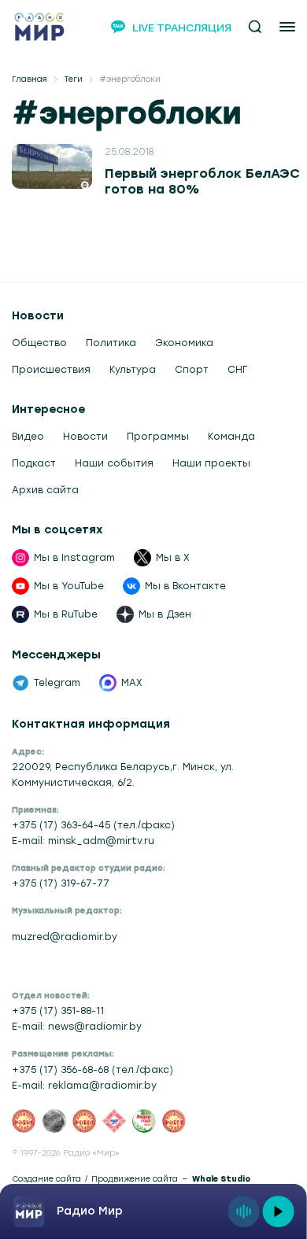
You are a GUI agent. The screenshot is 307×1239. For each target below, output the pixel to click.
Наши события (114, 463)
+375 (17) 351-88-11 (58, 1010)
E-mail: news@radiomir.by (77, 1026)
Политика (111, 342)
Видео (28, 436)
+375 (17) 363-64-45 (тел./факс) (93, 825)
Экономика (184, 342)
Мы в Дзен (165, 614)
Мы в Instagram (74, 557)
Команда (231, 436)
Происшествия (51, 369)
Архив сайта (45, 490)
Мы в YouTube (69, 586)
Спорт (192, 369)
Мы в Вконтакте (185, 586)
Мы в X (173, 557)
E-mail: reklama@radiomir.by (84, 1085)
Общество (39, 342)
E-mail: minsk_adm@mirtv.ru (83, 840)
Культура (132, 369)
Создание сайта (46, 1179)
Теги (73, 79)
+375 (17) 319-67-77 (60, 883)
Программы (158, 436)
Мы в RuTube (66, 614)
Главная (29, 79)
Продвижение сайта (134, 1179)
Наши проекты (211, 463)
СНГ (237, 369)
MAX (131, 682)
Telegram (57, 682)
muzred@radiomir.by (64, 936)
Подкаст (34, 463)
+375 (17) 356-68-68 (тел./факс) (92, 1069)
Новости (85, 436)
